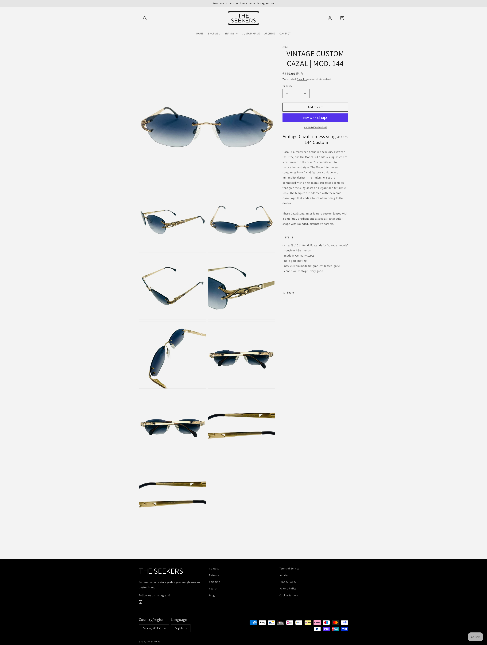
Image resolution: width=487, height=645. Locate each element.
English (179, 628)
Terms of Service (289, 568)
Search (213, 588)
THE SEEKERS (153, 641)
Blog (212, 595)
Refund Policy (287, 588)
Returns (214, 575)
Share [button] (290, 292)
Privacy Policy (287, 582)
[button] (145, 18)
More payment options (315, 126)
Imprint (284, 575)
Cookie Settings (289, 595)
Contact (214, 568)
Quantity (287, 86)
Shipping (302, 79)
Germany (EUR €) (152, 628)
